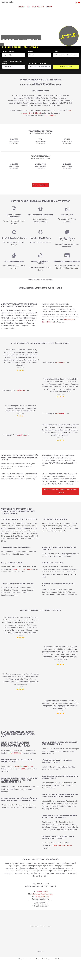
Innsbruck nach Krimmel (63, 845)
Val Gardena (39, 873)
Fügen (10, 866)
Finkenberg (70, 863)
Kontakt (49, 7)
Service (21, 7)
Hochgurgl (58, 866)
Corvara (51, 863)
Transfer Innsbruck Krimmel (61, 827)
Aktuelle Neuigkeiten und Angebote (40, 903)
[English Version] (76, 2)
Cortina (44, 863)
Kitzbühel (43, 868)
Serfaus (54, 871)
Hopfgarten (9, 868)
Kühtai (61, 868)
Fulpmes (17, 866)
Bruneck (29, 863)
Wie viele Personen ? (12, 62)
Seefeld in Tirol (44, 871)
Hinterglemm (39, 866)
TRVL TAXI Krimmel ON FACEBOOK (40, 906)
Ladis (67, 868)
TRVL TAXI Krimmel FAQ (44, 905)
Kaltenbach (25, 868)
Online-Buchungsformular (24, 766)
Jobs (28, 7)
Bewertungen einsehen (40, 902)
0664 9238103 (50, 116)
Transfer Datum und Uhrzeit (37, 63)
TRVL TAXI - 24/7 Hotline (22, 569)
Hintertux (48, 866)
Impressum (43, 926)
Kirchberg (35, 868)
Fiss (63, 863)
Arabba (15, 863)
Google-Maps (35, 905)
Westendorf (50, 873)
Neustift (19, 871)
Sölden (61, 871)
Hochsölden (67, 866)
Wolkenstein (60, 873)
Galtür (24, 866)
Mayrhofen (10, 871)
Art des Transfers (8, 51)
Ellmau (58, 863)
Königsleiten (53, 868)
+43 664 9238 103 (6, 2)
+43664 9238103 (14, 753)
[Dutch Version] (79, 2)
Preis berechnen (66, 66)
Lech (73, 868)
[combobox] (66, 55)
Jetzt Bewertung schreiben (47, 900)
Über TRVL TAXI (38, 7)
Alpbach (8, 863)
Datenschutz (34, 926)
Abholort (31, 51)
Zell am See (71, 873)
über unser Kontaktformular (42, 894)
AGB (49, 926)
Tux (32, 873)
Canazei (37, 863)
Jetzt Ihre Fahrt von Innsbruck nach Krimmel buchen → (60, 491)
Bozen (22, 863)
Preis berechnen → (40, 185)
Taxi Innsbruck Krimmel (40, 899)
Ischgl (18, 868)
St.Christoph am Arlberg (20, 873)
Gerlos (30, 866)
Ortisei (34, 871)
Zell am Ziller (37, 876)
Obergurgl (26, 871)
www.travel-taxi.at (43, 896)
